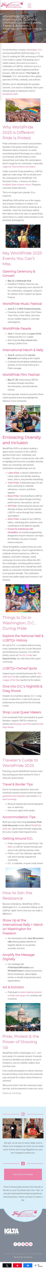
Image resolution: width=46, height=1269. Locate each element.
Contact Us (28, 1257)
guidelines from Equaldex (14, 796)
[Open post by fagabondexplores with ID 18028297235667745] (12, 1128)
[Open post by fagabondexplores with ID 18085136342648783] (33, 1128)
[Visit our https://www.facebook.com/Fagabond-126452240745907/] (15, 1244)
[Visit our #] (31, 1244)
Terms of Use (18, 1257)
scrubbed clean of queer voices (17, 184)
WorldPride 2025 (10, 94)
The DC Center (25, 655)
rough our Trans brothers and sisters (19, 167)
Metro (10, 847)
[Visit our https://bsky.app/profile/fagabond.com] (27, 1244)
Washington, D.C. (34, 50)
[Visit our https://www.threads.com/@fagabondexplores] (19, 1244)
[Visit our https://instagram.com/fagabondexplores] (23, 1244)
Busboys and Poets (23, 724)
